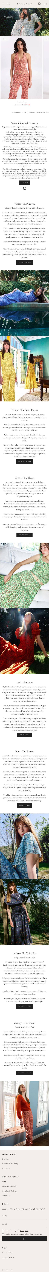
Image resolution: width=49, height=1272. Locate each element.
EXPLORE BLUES (24, 805)
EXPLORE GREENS (24, 535)
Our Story (5, 1159)
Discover (24, 182)
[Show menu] (4, 4)
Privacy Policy (24, 1231)
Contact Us (6, 1195)
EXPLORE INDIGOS (24, 1006)
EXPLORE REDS (24, 735)
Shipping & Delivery (9, 1191)
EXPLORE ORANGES (24, 1073)
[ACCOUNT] (39, 4)
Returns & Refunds (9, 1186)
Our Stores (6, 1168)
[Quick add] (3, 95)
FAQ (4, 1182)
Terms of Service (8, 1257)
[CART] (45, 4)
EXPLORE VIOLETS (24, 262)
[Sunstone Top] (21, 67)
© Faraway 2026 (7, 1270)
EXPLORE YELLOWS (24, 461)
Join (24, 1239)
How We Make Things (10, 1163)
